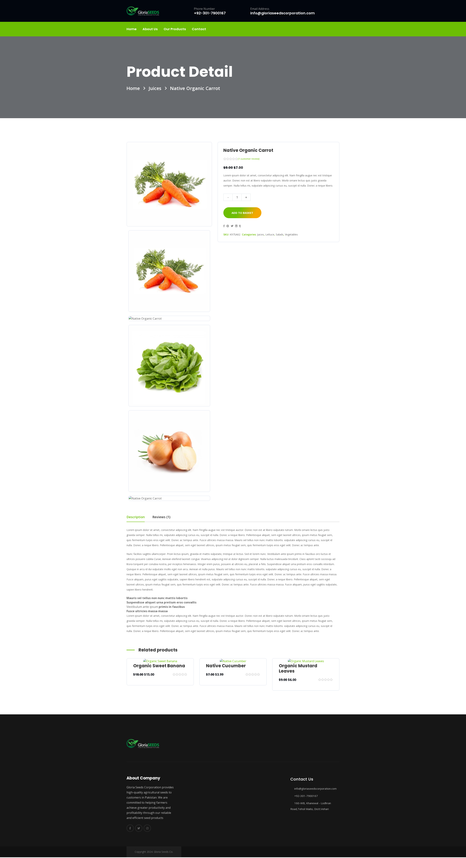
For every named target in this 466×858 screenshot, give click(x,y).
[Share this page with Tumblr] (240, 226)
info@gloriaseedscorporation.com (315, 788)
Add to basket (242, 213)
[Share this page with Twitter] (232, 226)
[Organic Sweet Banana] (160, 661)
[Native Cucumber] (233, 661)
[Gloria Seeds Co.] (143, 10)
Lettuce (269, 234)
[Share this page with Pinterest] (227, 226)
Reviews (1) (161, 517)
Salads (279, 234)
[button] (224, 226)
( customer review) (248, 159)
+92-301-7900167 (306, 796)
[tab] (139, 517)
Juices (155, 88)
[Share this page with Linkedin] (236, 226)
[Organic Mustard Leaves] (306, 661)
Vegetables (291, 234)
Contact (199, 29)
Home (132, 29)
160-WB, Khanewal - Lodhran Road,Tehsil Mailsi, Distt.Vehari (310, 806)
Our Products (175, 29)
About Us (150, 29)
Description (136, 517)
